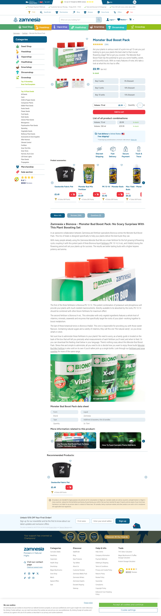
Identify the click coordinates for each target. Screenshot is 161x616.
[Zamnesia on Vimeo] (33, 573)
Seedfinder (76, 552)
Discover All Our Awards (117, 537)
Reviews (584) (76, 215)
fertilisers (105, 243)
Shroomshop (27, 72)
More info (134, 140)
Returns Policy (100, 574)
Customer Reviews (79, 570)
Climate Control (26, 142)
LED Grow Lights (26, 157)
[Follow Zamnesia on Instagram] (29, 573)
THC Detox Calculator (125, 552)
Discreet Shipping (78, 585)
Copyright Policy (101, 588)
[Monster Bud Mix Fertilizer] (89, 174)
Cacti (22, 97)
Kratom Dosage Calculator (126, 561)
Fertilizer (24, 145)
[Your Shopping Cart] (132, 19)
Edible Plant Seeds (27, 106)
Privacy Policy (53, 527)
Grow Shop (53, 574)
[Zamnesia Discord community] (33, 578)
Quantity (131, 105)
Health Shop (54, 563)
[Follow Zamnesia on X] (37, 573)
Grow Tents (24, 151)
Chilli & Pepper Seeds (28, 100)
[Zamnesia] (35, 19)
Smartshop (26, 67)
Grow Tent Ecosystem (28, 84)
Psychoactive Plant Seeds (29, 125)
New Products (77, 559)
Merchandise (27, 167)
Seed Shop (26, 46)
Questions (96, 215)
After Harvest (25, 140)
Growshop (26, 77)
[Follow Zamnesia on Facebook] (25, 573)
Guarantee (99, 581)
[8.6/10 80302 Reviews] (29, 177)
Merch (52, 577)
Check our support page (34, 567)
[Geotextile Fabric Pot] (65, 174)
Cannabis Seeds (55, 552)
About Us (76, 566)
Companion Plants (27, 103)
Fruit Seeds (24, 114)
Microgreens (25, 123)
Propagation (25, 162)
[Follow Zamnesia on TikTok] (25, 578)
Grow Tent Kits (25, 148)
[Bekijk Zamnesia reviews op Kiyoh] (16, 179)
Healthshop (26, 62)
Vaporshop (26, 56)
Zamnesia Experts (78, 581)
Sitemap (75, 588)
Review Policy (100, 577)
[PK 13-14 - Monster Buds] (113, 174)
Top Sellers (76, 563)
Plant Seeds (25, 159)
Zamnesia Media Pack (80, 574)
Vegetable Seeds (26, 131)
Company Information (103, 555)
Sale (51, 585)
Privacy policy (88, 603)
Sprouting (24, 128)
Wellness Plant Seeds (28, 134)
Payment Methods (101, 559)
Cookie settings (128, 610)
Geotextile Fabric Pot (64, 186)
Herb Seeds (25, 117)
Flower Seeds (25, 111)
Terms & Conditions (102, 566)
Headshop (26, 51)
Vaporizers (53, 559)
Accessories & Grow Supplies (30, 137)
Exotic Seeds (25, 108)
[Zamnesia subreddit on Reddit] (29, 578)
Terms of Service (64, 527)
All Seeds (24, 94)
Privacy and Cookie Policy (104, 570)
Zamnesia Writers (78, 577)
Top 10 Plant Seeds (27, 91)
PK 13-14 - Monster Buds (112, 186)
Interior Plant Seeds (27, 120)
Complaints (99, 585)
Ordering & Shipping (102, 563)
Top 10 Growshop (27, 81)
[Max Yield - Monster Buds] (137, 174)
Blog (74, 555)
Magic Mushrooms (56, 570)
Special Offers (54, 581)
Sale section (27, 172)
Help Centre (99, 552)
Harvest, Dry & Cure (27, 154)
